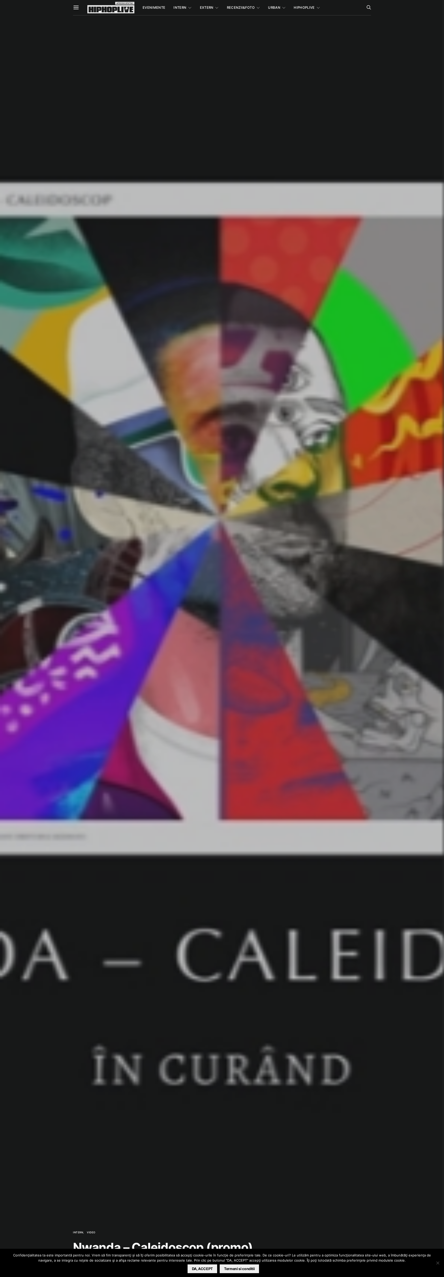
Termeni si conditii (239, 1268)
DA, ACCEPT (202, 1268)
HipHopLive (304, 7)
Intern (179, 7)
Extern (207, 7)
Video (91, 1232)
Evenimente (154, 7)
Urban (274, 7)
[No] (437, 1262)
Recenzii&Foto (241, 7)
